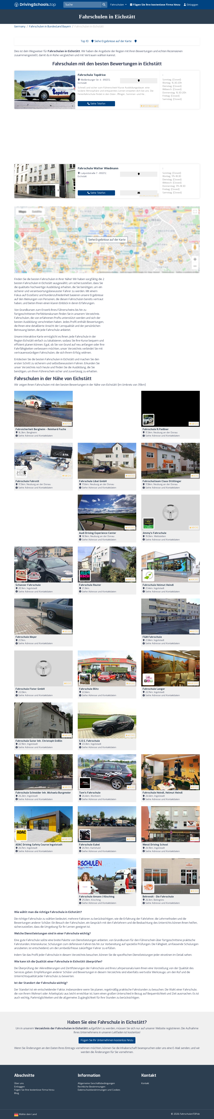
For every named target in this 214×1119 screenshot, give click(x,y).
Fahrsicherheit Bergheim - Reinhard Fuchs (41, 429)
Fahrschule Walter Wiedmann (98, 168)
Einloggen (192, 4)
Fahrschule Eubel (89, 844)
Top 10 (84, 41)
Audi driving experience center (97, 533)
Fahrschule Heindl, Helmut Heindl (163, 792)
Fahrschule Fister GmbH (30, 689)
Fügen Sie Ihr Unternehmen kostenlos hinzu (107, 1040)
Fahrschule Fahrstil (27, 481)
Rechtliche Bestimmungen (91, 1086)
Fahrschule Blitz (89, 689)
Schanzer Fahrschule (28, 585)
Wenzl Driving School (155, 844)
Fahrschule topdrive (92, 75)
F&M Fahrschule (152, 637)
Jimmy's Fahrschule (154, 533)
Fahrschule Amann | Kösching (97, 896)
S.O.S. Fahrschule (89, 741)
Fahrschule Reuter (90, 585)
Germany (19, 26)
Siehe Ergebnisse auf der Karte (107, 239)
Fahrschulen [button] (117, 4)
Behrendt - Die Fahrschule (158, 896)
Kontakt (145, 1083)
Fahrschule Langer (154, 689)
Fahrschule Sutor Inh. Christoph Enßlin (39, 741)
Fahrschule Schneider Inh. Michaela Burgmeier (43, 792)
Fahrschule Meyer (26, 637)
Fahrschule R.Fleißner (156, 429)
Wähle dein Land (27, 1114)
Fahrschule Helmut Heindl (158, 585)
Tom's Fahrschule (89, 792)
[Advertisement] (107, 136)
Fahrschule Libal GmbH (93, 481)
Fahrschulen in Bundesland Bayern (50, 26)
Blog (16, 1093)
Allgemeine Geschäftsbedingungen (96, 1083)
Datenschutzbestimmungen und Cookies (99, 1089)
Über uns (19, 1083)
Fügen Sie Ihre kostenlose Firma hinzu (156, 4)
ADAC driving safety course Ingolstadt (39, 844)
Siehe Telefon (97, 103)
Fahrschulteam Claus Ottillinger (162, 481)
